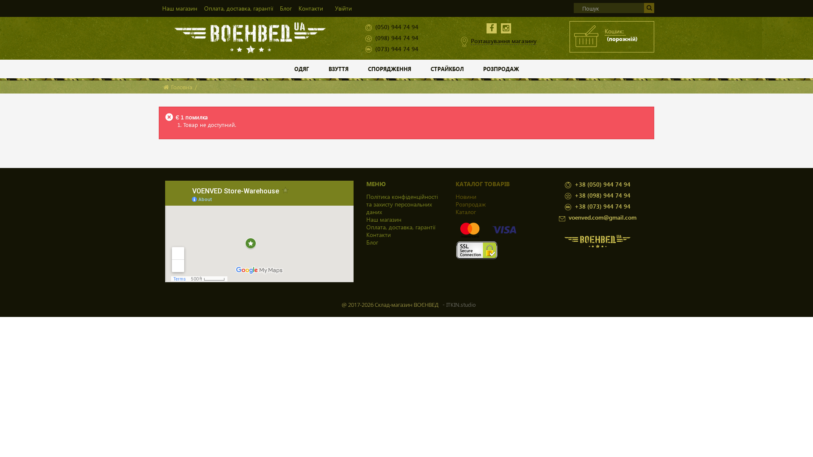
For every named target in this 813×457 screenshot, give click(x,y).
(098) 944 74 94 (396, 38)
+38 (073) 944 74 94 (602, 206)
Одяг (301, 68)
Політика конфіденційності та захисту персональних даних (402, 204)
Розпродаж (501, 68)
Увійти (343, 8)
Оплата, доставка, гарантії (238, 8)
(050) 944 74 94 (396, 27)
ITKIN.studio (461, 304)
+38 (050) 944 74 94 (602, 184)
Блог (286, 8)
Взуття (338, 68)
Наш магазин (179, 8)
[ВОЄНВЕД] (250, 37)
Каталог (466, 212)
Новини (466, 197)
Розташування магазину (503, 41)
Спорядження (389, 68)
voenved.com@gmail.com (602, 217)
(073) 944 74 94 (396, 49)
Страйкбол (447, 68)
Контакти (311, 8)
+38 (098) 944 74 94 (602, 195)
